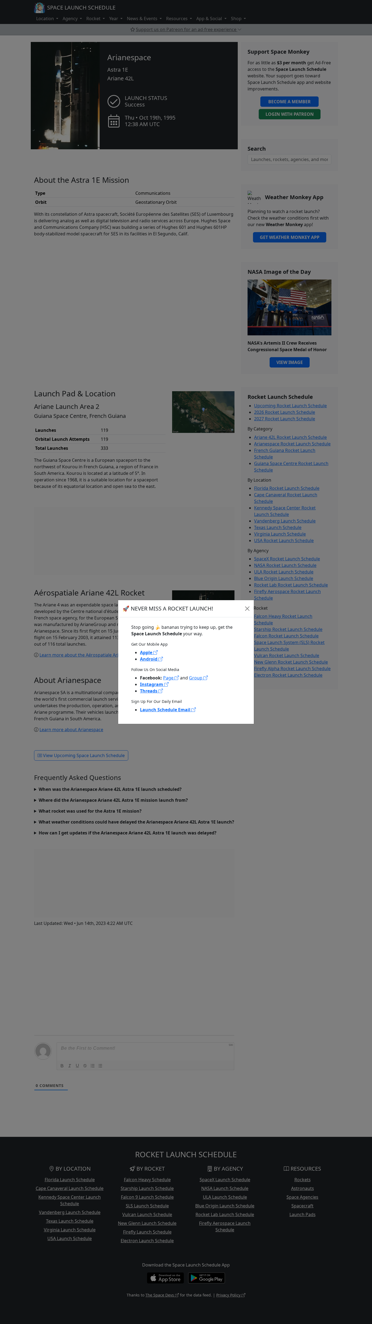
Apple (146, 652)
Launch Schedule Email (165, 710)
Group (196, 678)
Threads (149, 691)
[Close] (247, 608)
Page (169, 678)
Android (149, 659)
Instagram (152, 684)
